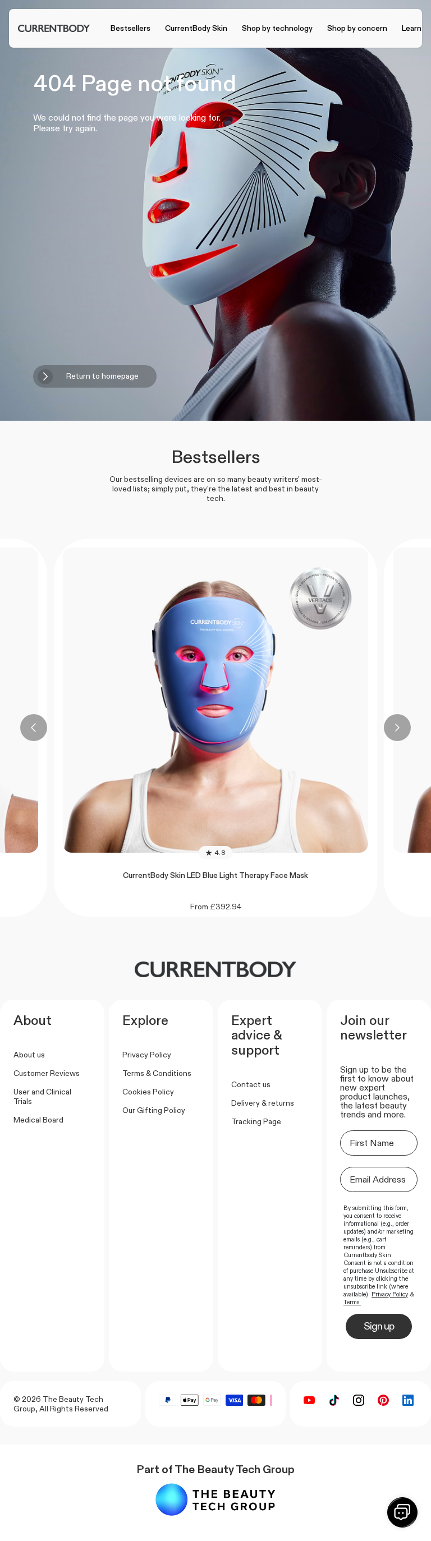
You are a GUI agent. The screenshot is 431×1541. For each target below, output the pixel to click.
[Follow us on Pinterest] (383, 1400)
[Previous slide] (33, 727)
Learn (411, 28)
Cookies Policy (148, 1092)
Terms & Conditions (156, 1073)
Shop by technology (277, 28)
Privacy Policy (146, 1055)
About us (29, 1055)
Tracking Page (256, 1121)
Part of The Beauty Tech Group (215, 1469)
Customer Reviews (46, 1073)
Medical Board (38, 1120)
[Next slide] (397, 727)
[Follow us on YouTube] (309, 1400)
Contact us (250, 1084)
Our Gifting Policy (153, 1110)
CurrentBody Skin (196, 28)
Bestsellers (130, 28)
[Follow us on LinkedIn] (408, 1400)
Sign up (379, 1326)
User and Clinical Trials (42, 1096)
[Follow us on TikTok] (334, 1400)
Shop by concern (357, 28)
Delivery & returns (262, 1103)
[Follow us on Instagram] (358, 1400)
